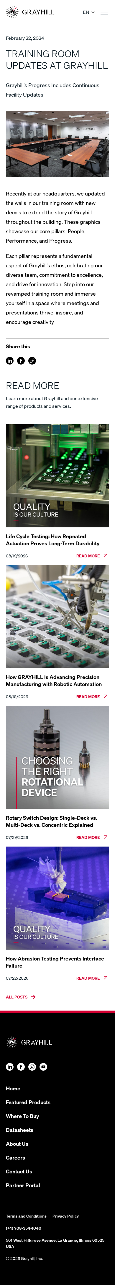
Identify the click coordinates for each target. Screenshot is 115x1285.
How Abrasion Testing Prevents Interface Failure (55, 962)
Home (13, 1088)
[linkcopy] (32, 361)
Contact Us (19, 1171)
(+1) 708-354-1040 (23, 1228)
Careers (15, 1157)
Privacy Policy (65, 1215)
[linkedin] (10, 361)
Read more (88, 555)
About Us (17, 1143)
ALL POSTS (16, 996)
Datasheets (19, 1129)
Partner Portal (23, 1185)
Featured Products (28, 1102)
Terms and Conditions (26, 1215)
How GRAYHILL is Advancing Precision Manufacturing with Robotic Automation (54, 680)
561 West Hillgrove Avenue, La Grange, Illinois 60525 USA (55, 1243)
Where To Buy (22, 1115)
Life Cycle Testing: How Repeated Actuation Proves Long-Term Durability (52, 540)
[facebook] (21, 361)
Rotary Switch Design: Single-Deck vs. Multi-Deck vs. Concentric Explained (51, 821)
